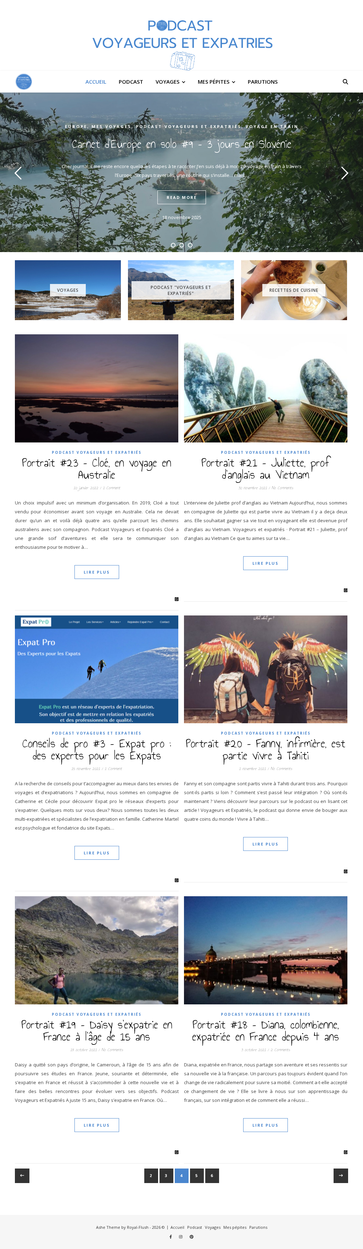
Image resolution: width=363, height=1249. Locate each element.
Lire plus (97, 572)
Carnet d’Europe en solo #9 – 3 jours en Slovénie (181, 144)
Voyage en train (272, 126)
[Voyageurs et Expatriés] (181, 35)
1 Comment (111, 488)
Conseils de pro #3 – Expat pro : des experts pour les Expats (96, 749)
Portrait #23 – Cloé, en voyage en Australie (96, 468)
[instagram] (181, 1236)
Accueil (95, 81)
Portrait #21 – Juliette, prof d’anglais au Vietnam (265, 468)
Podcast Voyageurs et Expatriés (188, 126)
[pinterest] (192, 1236)
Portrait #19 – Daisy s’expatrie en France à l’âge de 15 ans (96, 1030)
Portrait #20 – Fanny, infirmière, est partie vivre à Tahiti (265, 749)
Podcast (131, 81)
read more (182, 197)
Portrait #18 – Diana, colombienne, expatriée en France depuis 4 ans (265, 1030)
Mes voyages (111, 126)
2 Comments (280, 1050)
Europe (76, 126)
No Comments (282, 488)
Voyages (167, 81)
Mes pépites (213, 81)
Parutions (263, 81)
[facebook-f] (171, 1236)
